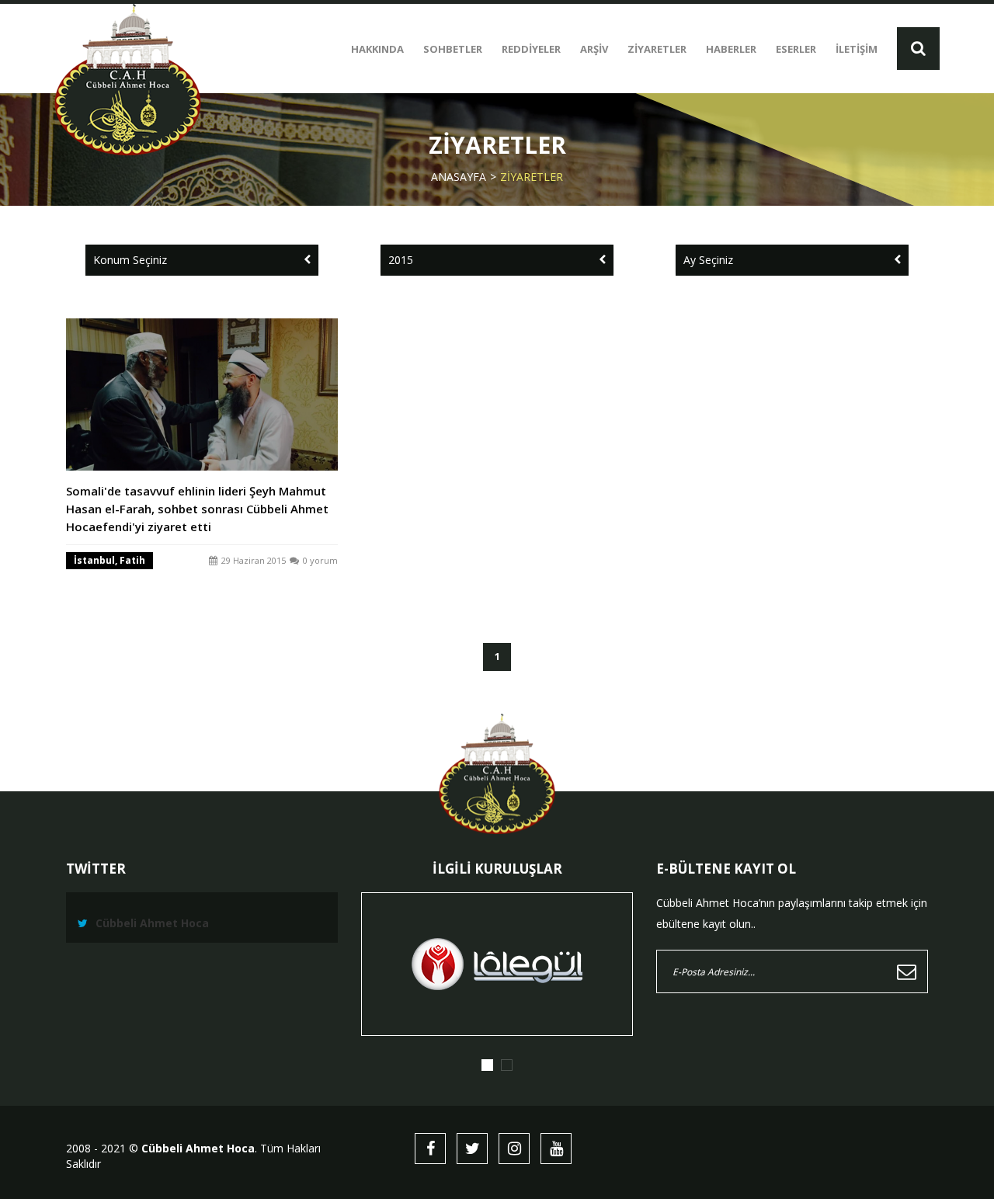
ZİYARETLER (656, 49)
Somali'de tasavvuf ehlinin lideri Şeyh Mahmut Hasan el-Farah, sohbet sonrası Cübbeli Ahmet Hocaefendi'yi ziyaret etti (197, 508)
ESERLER (796, 49)
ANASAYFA (458, 176)
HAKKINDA (377, 49)
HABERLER (731, 49)
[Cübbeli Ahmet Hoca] (127, 79)
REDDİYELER (531, 49)
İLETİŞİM (857, 49)
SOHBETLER (452, 49)
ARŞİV (594, 49)
